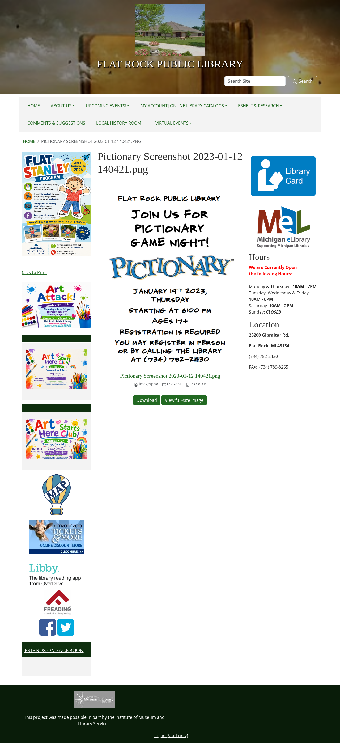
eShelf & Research (258, 106)
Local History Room (118, 123)
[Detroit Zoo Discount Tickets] (56, 537)
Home (33, 106)
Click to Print (34, 272)
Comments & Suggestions (56, 123)
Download (147, 400)
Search (306, 81)
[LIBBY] (56, 574)
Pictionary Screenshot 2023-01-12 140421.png (170, 376)
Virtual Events (172, 123)
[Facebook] (47, 627)
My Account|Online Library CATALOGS (182, 106)
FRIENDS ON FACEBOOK (54, 650)
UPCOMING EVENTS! (106, 106)
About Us (61, 106)
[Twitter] (65, 627)
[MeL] (283, 227)
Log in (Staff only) (171, 735)
